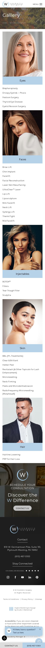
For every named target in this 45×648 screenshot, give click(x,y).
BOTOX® (6, 281)
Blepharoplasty (10, 88)
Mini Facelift (8, 202)
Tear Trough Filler (11, 290)
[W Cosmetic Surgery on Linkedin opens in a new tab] (30, 577)
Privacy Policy (27, 599)
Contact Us (22, 508)
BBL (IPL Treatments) (12, 355)
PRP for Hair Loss (11, 458)
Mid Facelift (8, 220)
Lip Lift (6, 193)
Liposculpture (9, 198)
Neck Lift (7, 207)
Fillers (5, 286)
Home (4, 23)
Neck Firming (9, 381)
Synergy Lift (8, 211)
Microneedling (9, 376)
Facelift (6, 175)
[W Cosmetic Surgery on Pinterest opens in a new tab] (37, 577)
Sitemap (38, 599)
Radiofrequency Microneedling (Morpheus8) (18, 392)
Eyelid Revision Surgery (14, 106)
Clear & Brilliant (10, 360)
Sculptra (6, 295)
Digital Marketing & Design (25, 609)
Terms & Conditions (11, 599)
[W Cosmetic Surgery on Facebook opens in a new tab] (15, 577)
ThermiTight (8, 216)
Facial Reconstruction (13, 180)
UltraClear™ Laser (11, 189)
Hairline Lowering (11, 454)
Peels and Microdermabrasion (17, 385)
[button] (4, 638)
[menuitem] (8, 577)
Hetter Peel (8, 364)
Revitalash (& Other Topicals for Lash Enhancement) (20, 371)
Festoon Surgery (10, 97)
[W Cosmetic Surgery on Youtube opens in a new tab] (23, 577)
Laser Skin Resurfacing (14, 184)
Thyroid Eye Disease (12, 101)
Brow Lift (7, 167)
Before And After (18, 23)
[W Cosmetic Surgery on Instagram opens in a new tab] (8, 577)
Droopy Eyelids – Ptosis (14, 92)
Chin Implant (8, 171)
